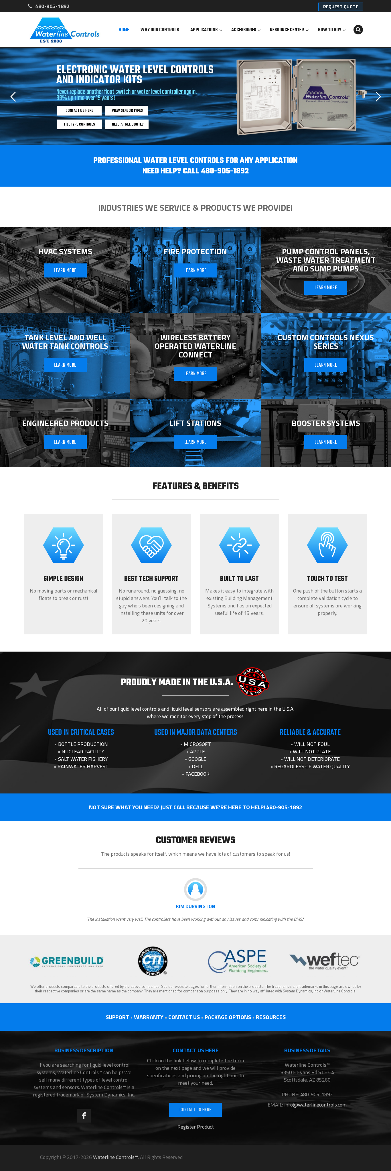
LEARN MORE (65, 271)
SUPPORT (117, 1016)
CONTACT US (184, 1016)
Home (124, 30)
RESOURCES (271, 1016)
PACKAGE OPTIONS (228, 1016)
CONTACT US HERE (195, 1110)
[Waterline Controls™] (64, 29)
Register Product (195, 1127)
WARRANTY (148, 1016)
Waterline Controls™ (115, 1157)
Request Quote (340, 6)
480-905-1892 (52, 6)
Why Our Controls (160, 30)
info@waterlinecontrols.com (315, 1105)
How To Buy (329, 30)
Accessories (243, 30)
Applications (204, 30)
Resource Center (287, 30)
